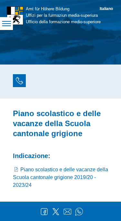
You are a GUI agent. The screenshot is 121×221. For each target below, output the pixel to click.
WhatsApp (79, 211)
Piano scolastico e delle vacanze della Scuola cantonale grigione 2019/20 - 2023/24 (60, 177)
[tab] (19, 81)
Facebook (44, 211)
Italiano (106, 8)
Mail (67, 211)
